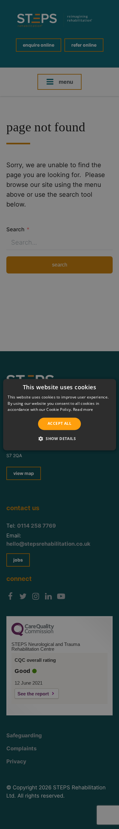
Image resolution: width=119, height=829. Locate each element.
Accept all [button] (59, 423)
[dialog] (59, 414)
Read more (83, 409)
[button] (59, 438)
